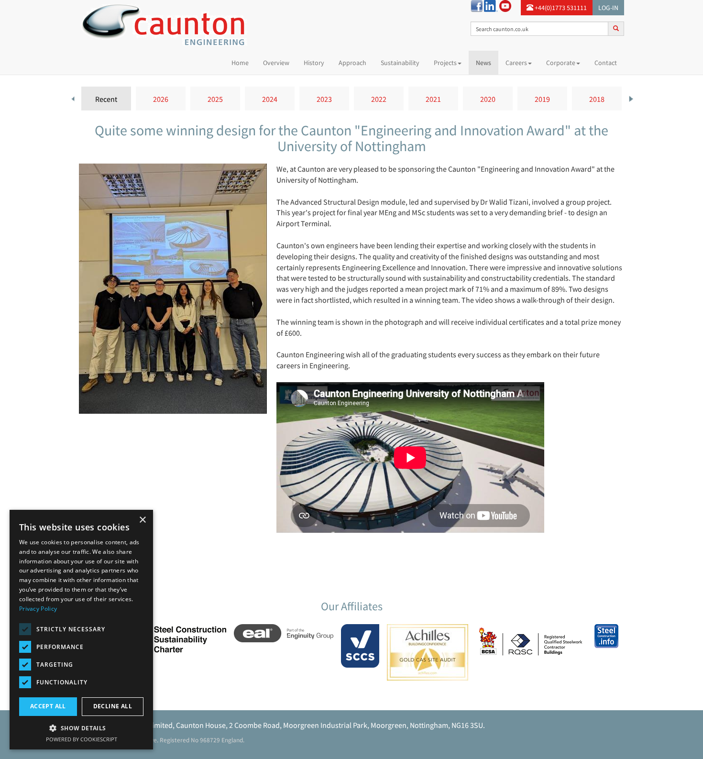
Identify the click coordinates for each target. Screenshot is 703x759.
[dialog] (81, 629)
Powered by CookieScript (81, 739)
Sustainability (400, 62)
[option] (106, 98)
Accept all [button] (48, 706)
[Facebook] (477, 5)
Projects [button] (445, 62)
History (314, 62)
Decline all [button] (112, 706)
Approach (352, 62)
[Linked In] (491, 5)
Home (243, 62)
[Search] (616, 28)
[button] (81, 727)
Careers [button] (516, 62)
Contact (605, 62)
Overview (276, 62)
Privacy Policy (38, 609)
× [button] (142, 520)
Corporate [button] (560, 62)
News (483, 62)
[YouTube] (505, 5)
